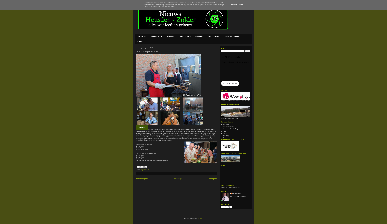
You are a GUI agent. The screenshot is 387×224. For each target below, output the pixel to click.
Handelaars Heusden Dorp (230, 129)
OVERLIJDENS (185, 36)
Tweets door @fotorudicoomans (230, 187)
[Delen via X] (142, 167)
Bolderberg (226, 135)
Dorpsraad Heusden (228, 127)
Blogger (200, 218)
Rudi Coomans (236, 193)
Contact (140, 41)
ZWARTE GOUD (214, 36)
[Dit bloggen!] (140, 167)
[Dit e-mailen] (138, 167)
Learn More (233, 4)
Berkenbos (226, 124)
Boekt (224, 138)
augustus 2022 (145, 170)
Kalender (170, 36)
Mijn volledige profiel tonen (238, 196)
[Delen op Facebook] (144, 167)
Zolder (224, 131)
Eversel (225, 133)
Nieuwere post (142, 179)
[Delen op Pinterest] (146, 167)
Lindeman (199, 36)
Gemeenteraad (156, 36)
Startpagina (141, 36)
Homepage (177, 179)
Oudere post (212, 179)
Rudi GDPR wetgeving (233, 36)
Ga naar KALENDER (230, 83)
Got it (241, 4)
